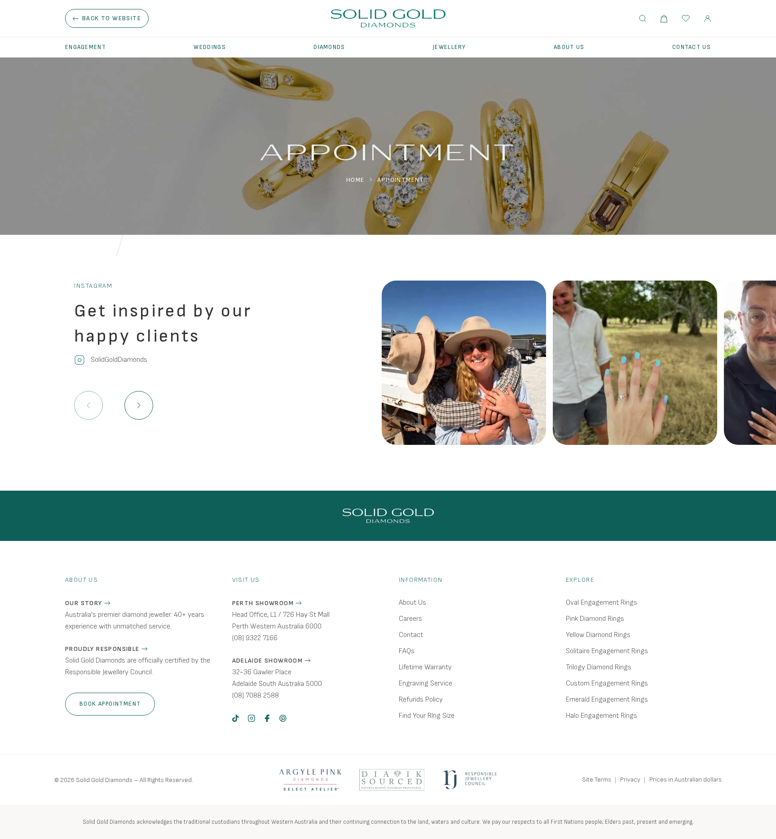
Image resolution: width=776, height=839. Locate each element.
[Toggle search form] (642, 18)
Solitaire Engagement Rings (607, 651)
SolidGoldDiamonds (119, 360)
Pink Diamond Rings (595, 619)
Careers (410, 619)
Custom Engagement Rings (607, 683)
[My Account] (707, 18)
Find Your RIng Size (426, 716)
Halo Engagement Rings (601, 716)
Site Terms (596, 779)
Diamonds (329, 47)
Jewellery (449, 47)
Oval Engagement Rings (601, 602)
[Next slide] (138, 405)
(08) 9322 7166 (255, 638)
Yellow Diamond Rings (598, 635)
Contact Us (691, 47)
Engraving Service (425, 683)
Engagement (85, 47)
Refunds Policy (421, 699)
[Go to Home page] (388, 18)
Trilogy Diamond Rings (598, 667)
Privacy (630, 779)
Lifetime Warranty (425, 667)
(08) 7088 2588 (255, 695)
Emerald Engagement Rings (607, 699)
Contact (411, 635)
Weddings (209, 47)
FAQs (406, 651)
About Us (569, 47)
